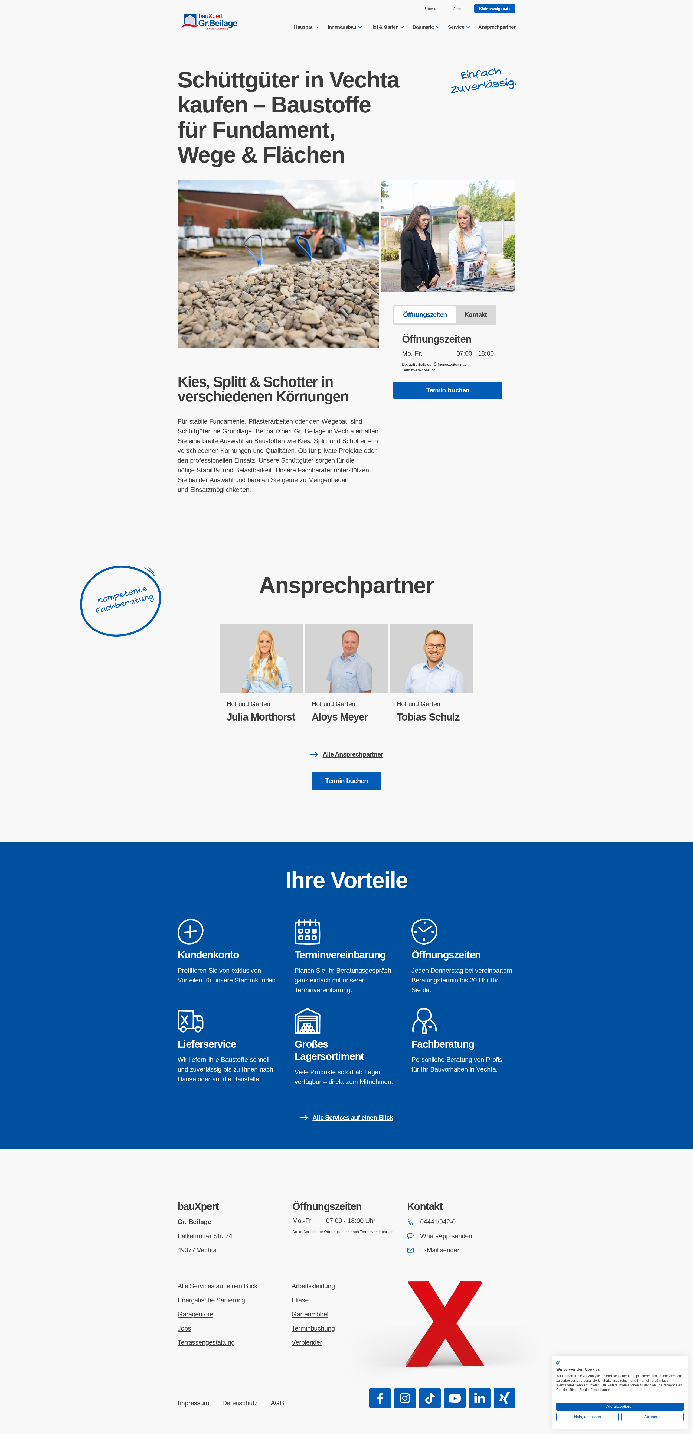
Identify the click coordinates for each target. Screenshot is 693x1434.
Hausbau (303, 27)
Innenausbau (342, 27)
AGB (278, 1403)
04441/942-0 (438, 1221)
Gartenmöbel (310, 1314)
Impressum (193, 1403)
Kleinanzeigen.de (495, 9)
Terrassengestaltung (206, 1342)
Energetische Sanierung (211, 1300)
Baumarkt (423, 27)
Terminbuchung (313, 1328)
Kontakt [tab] (475, 314)
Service (456, 27)
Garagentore (195, 1314)
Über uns (432, 9)
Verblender (307, 1342)
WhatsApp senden (446, 1236)
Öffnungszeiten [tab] (425, 314)
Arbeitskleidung (313, 1286)
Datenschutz (240, 1403)
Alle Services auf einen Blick (352, 1117)
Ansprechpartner (496, 27)
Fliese (300, 1300)
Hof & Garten (384, 27)
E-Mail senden (440, 1250)
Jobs (457, 9)
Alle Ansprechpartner (353, 754)
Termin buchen (447, 390)
